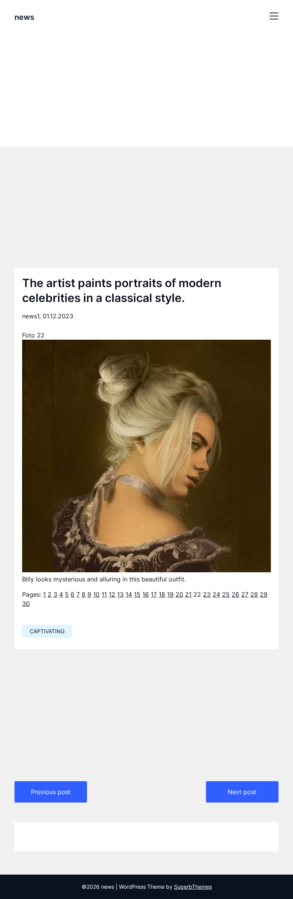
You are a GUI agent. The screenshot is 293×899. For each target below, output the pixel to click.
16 (145, 594)
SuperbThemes (193, 886)
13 (120, 594)
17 (154, 594)
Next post (242, 792)
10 (96, 594)
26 (235, 594)
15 (137, 594)
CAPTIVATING (47, 631)
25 (226, 594)
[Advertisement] (146, 88)
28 (254, 594)
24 (216, 594)
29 (263, 594)
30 (26, 603)
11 (104, 594)
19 (170, 594)
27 (244, 594)
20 (179, 594)
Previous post (51, 792)
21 (188, 594)
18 (162, 594)
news (24, 17)
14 (129, 594)
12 (112, 594)
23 (207, 594)
